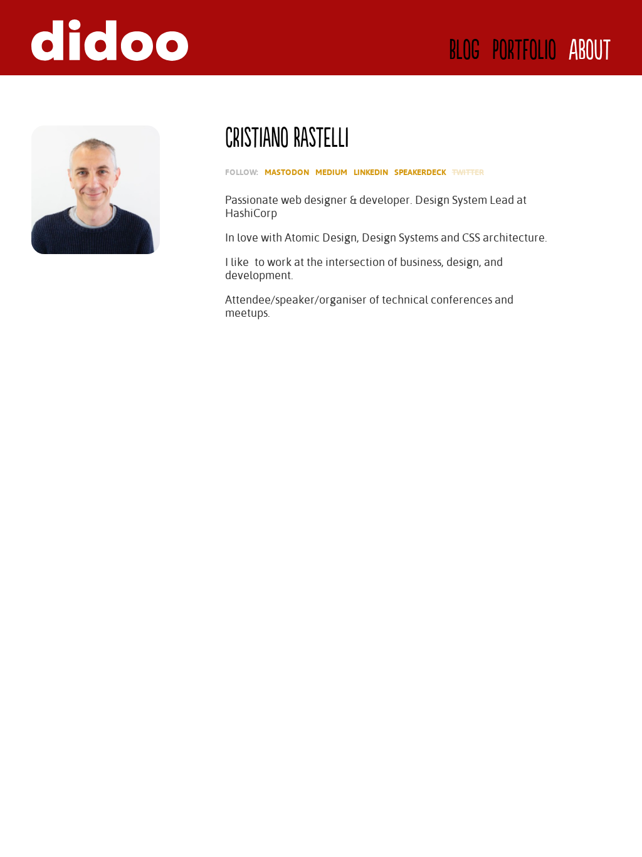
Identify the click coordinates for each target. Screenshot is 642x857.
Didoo (109, 40)
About (590, 51)
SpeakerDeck (420, 172)
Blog (464, 51)
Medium (331, 172)
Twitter (468, 172)
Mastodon (287, 172)
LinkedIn (371, 172)
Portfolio (524, 51)
